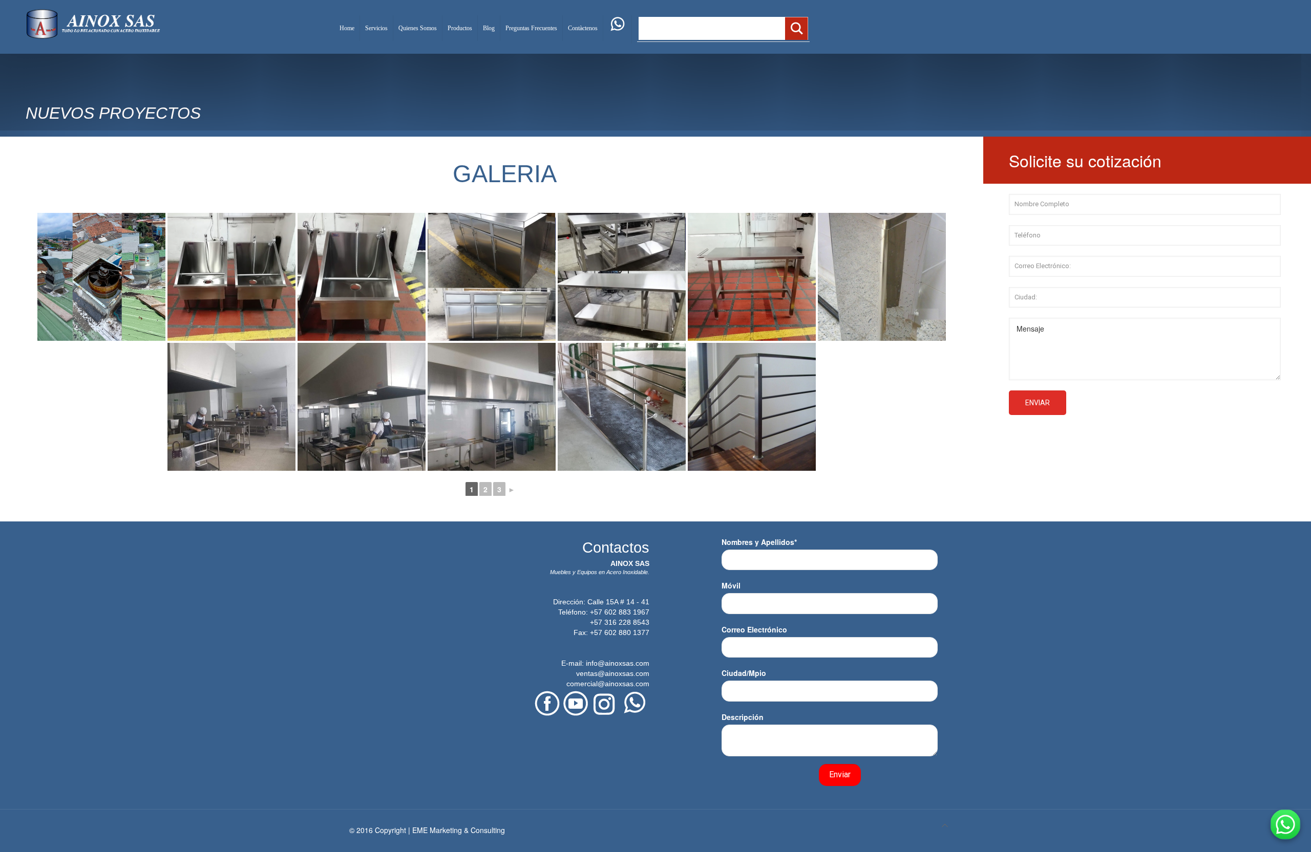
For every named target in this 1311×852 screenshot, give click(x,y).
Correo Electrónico (754, 629)
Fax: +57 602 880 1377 (611, 632)
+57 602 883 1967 (619, 612)
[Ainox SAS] (93, 23)
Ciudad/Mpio (744, 673)
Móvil (731, 585)
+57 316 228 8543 (619, 622)
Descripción (743, 717)
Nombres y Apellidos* (759, 542)
